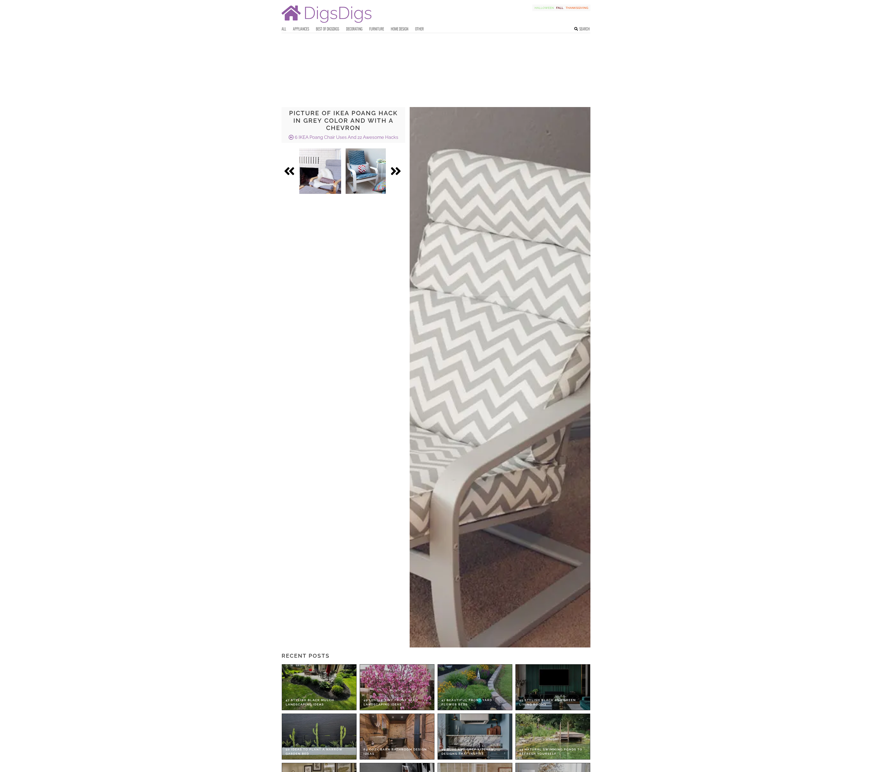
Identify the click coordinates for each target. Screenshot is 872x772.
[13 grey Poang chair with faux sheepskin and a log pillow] (320, 171)
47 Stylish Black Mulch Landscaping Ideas (310, 702)
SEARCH (584, 29)
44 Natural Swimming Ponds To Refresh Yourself (550, 752)
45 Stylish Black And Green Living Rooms (547, 702)
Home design (399, 29)
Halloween (544, 8)
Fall (559, 8)
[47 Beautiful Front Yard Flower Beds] (475, 687)
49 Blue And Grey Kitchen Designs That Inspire (467, 752)
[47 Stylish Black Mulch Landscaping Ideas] (319, 687)
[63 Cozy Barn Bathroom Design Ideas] (397, 736)
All (284, 29)
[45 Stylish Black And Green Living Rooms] (553, 687)
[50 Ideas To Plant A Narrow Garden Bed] (319, 736)
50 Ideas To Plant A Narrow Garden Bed (314, 752)
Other (419, 29)
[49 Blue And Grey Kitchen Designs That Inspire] (475, 736)
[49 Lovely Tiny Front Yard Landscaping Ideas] (397, 687)
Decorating (354, 29)
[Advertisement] (436, 67)
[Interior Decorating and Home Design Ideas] (327, 23)
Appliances (301, 29)
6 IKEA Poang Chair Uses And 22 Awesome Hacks (346, 137)
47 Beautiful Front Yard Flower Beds (466, 702)
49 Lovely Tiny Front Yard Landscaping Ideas (391, 702)
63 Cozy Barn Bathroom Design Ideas (395, 752)
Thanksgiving (577, 8)
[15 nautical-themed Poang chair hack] (365, 171)
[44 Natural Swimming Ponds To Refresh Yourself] (553, 736)
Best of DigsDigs (327, 29)
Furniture (376, 29)
